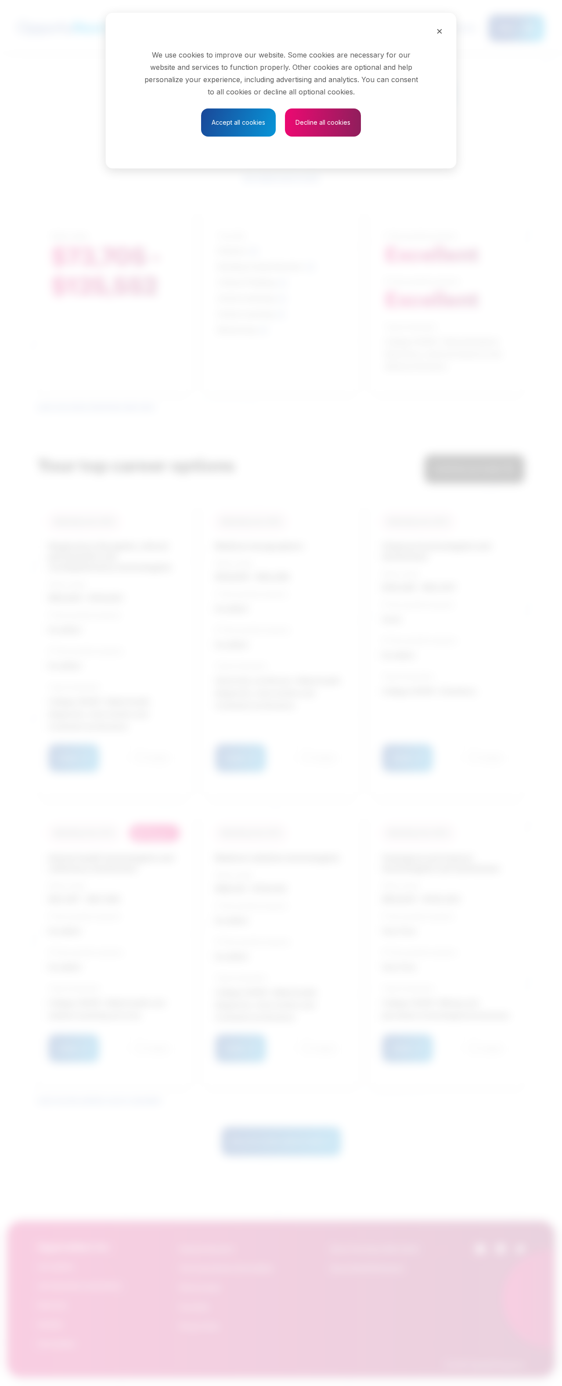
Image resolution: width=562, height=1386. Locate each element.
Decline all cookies (322, 122)
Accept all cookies (238, 122)
